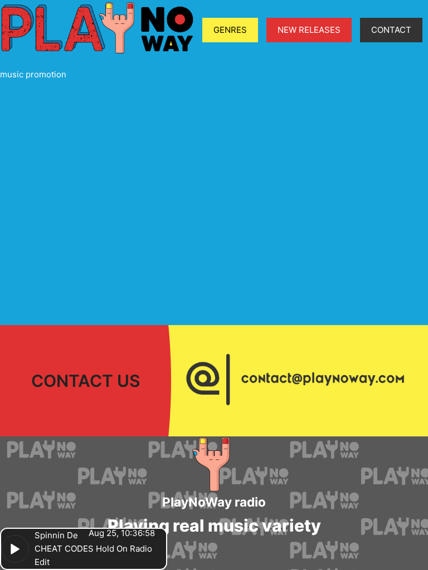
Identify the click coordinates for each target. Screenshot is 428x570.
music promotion (33, 74)
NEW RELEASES (309, 29)
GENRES (230, 29)
